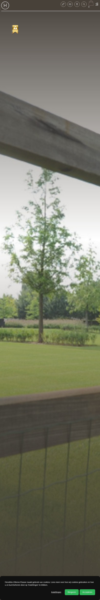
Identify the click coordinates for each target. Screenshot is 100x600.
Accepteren (87, 592)
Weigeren (72, 592)
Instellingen (56, 592)
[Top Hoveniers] (15, 30)
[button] (84, 4)
